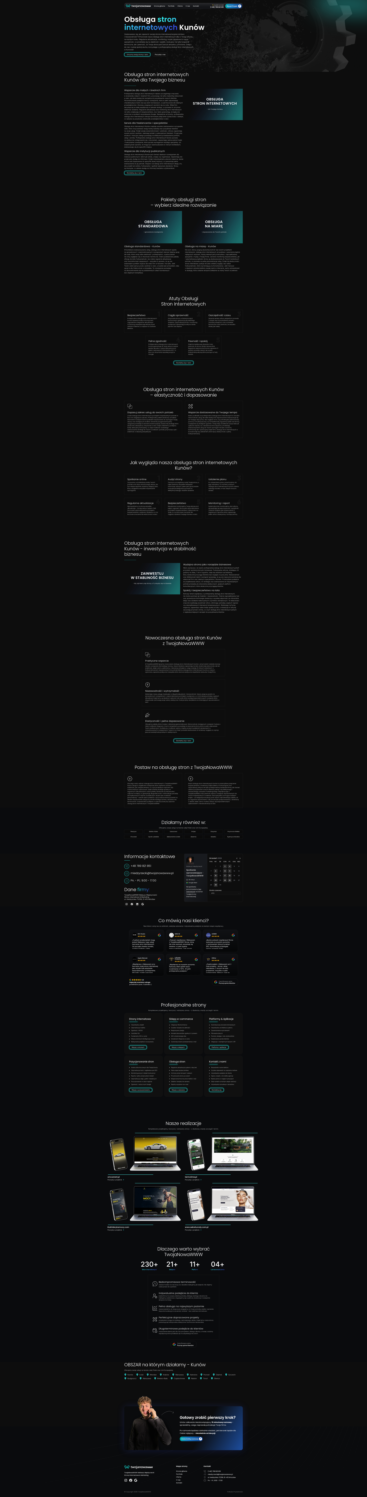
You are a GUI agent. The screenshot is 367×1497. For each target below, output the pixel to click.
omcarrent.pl (114, 1177)
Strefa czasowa (215, 890)
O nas (188, 6)
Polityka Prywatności (235, 1492)
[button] (225, 866)
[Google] (142, 904)
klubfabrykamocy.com (118, 1227)
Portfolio (171, 6)
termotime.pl (191, 1177)
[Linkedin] (137, 904)
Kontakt (196, 6)
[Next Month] (239, 858)
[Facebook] (132, 904)
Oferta (180, 6)
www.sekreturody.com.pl (196, 1227)
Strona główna (159, 6)
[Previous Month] (236, 858)
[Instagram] (126, 904)
